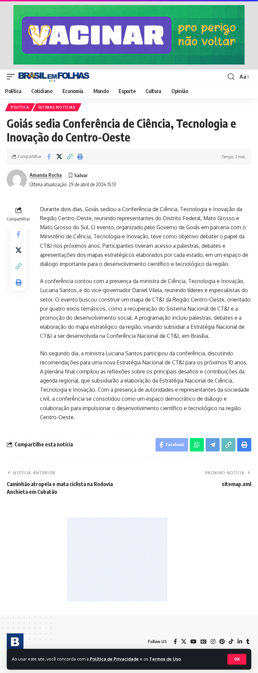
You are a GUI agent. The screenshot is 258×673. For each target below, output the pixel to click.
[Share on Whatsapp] (197, 444)
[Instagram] (213, 641)
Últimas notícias (57, 107)
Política (20, 107)
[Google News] (203, 641)
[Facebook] (175, 641)
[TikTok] (231, 641)
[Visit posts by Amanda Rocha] (17, 179)
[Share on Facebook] (48, 156)
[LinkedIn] (240, 641)
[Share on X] (59, 156)
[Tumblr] (248, 641)
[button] (236, 659)
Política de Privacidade (114, 659)
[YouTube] (193, 641)
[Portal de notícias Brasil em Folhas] (54, 77)
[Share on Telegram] (213, 444)
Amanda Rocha (46, 175)
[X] (183, 641)
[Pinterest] (222, 641)
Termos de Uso (165, 659)
